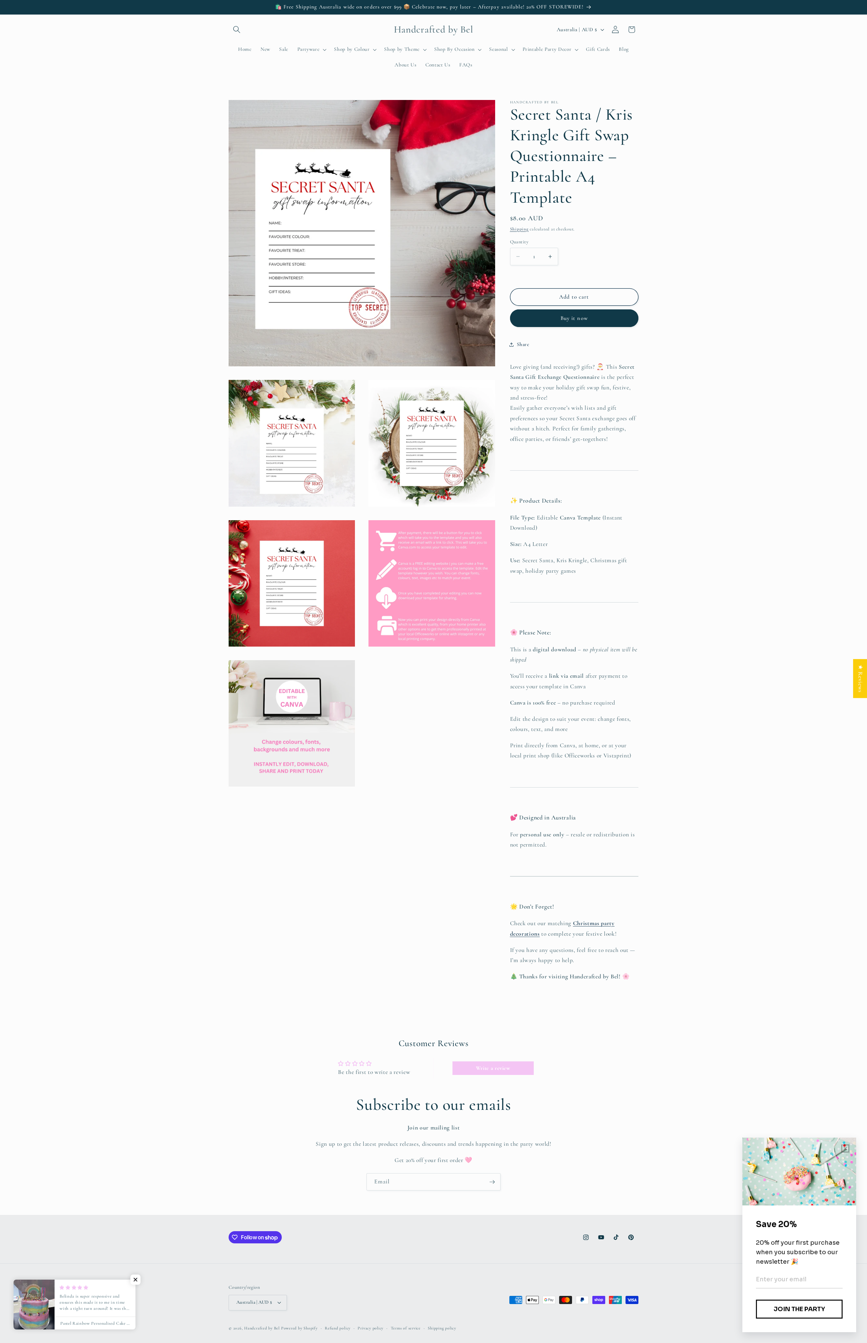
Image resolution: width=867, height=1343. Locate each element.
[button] (237, 29)
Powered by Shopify (299, 1328)
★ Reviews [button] (860, 678)
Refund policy (338, 1328)
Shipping (519, 229)
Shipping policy (442, 1328)
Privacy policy (370, 1328)
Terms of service (406, 1328)
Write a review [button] (493, 1068)
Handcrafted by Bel (262, 1328)
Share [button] (523, 344)
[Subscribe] (492, 1182)
